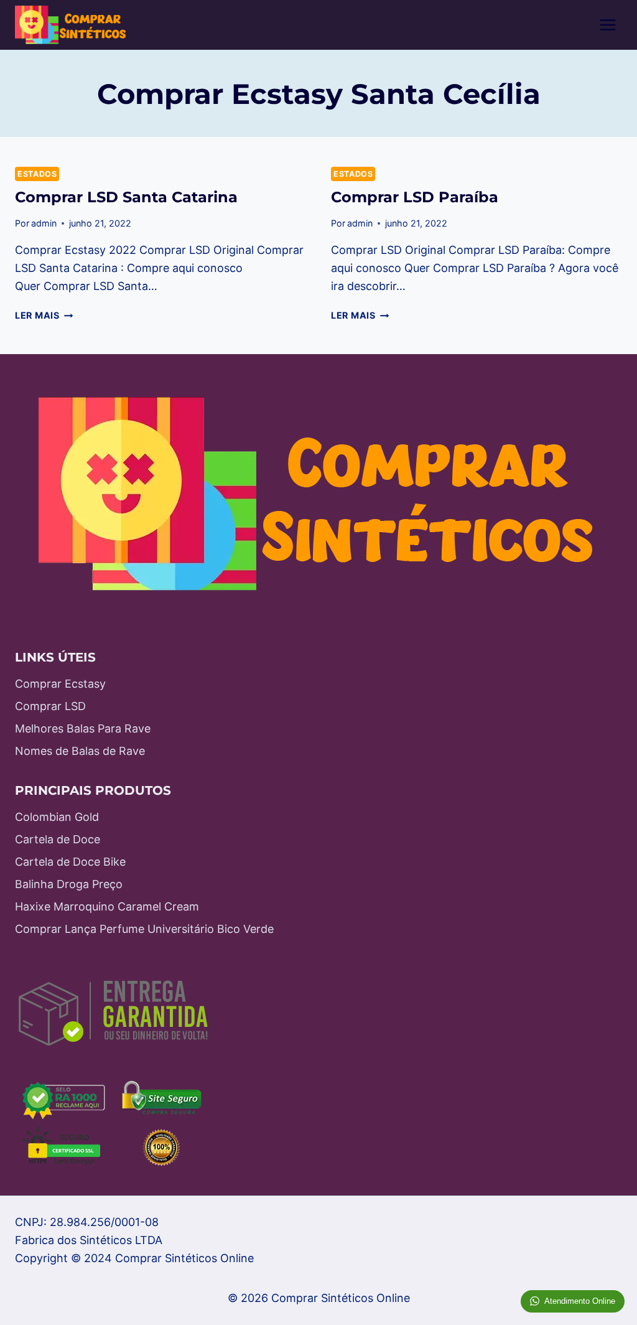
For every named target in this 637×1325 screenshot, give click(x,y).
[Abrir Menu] (607, 24)
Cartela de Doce (57, 839)
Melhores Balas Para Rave (83, 728)
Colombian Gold (57, 816)
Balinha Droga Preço (69, 884)
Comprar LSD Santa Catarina (126, 197)
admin (44, 223)
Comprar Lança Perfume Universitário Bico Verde (144, 928)
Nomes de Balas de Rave (80, 750)
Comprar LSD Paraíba (414, 197)
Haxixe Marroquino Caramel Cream (107, 906)
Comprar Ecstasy (60, 683)
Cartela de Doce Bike (70, 861)
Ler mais (44, 315)
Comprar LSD (50, 706)
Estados (37, 174)
